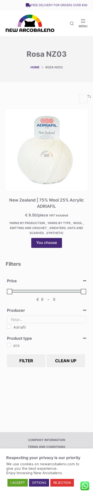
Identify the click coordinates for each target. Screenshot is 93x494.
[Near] (72, 23)
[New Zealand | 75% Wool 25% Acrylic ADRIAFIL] (47, 150)
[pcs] (9, 345)
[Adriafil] (9, 327)
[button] (17, 483)
